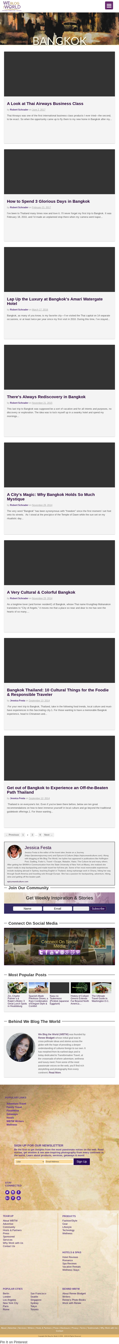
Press (6, 1233)
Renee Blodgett (46, 1037)
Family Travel (14, 1107)
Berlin (6, 1293)
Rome (6, 1309)
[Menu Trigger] (109, 5)
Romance (67, 1260)
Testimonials (93, 1328)
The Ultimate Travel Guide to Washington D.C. (100, 998)
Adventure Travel (16, 1103)
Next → (48, 834)
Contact (59, 1331)
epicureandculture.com (17, 881)
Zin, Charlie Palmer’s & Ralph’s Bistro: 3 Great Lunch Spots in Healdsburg (17, 1001)
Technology (68, 1230)
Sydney (34, 1303)
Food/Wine (13, 1110)
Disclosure (65, 1328)
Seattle (34, 1296)
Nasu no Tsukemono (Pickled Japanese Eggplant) (59, 1000)
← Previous (12, 834)
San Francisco (38, 1293)
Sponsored (9, 1236)
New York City (10, 1303)
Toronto (34, 1309)
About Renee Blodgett (74, 1293)
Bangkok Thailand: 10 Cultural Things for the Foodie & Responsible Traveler (58, 692)
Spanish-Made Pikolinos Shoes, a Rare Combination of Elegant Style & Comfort (38, 1001)
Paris (6, 1306)
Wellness (12, 1124)
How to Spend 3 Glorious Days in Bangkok (48, 201)
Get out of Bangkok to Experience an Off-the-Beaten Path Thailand (57, 790)
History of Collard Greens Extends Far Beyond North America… (80, 1000)
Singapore (35, 1300)
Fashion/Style (69, 1220)
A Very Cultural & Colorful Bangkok (41, 592)
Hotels (10, 1117)
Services (7, 1239)
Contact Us (9, 1246)
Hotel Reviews (70, 1257)
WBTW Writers (15, 1121)
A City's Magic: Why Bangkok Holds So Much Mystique (51, 496)
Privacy (75, 1328)
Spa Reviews (69, 1263)
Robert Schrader (19, 109)
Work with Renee (71, 1303)
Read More (55, 1072)
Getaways (12, 1114)
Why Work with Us (13, 1243)
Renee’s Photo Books (74, 1300)
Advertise (8, 1224)
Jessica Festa (17, 700)
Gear (65, 1224)
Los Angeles (9, 1300)
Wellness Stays (70, 1270)
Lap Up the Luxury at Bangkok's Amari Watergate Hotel (55, 301)
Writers (66, 1296)
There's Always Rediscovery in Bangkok (46, 397)
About (3, 1328)
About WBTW (10, 1220)
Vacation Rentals (71, 1266)
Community (9, 1227)
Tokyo (33, 1306)
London (7, 1296)
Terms (83, 1328)
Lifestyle (67, 1227)
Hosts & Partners (12, 1230)
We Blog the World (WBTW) (53, 1034)
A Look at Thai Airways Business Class (45, 103)
